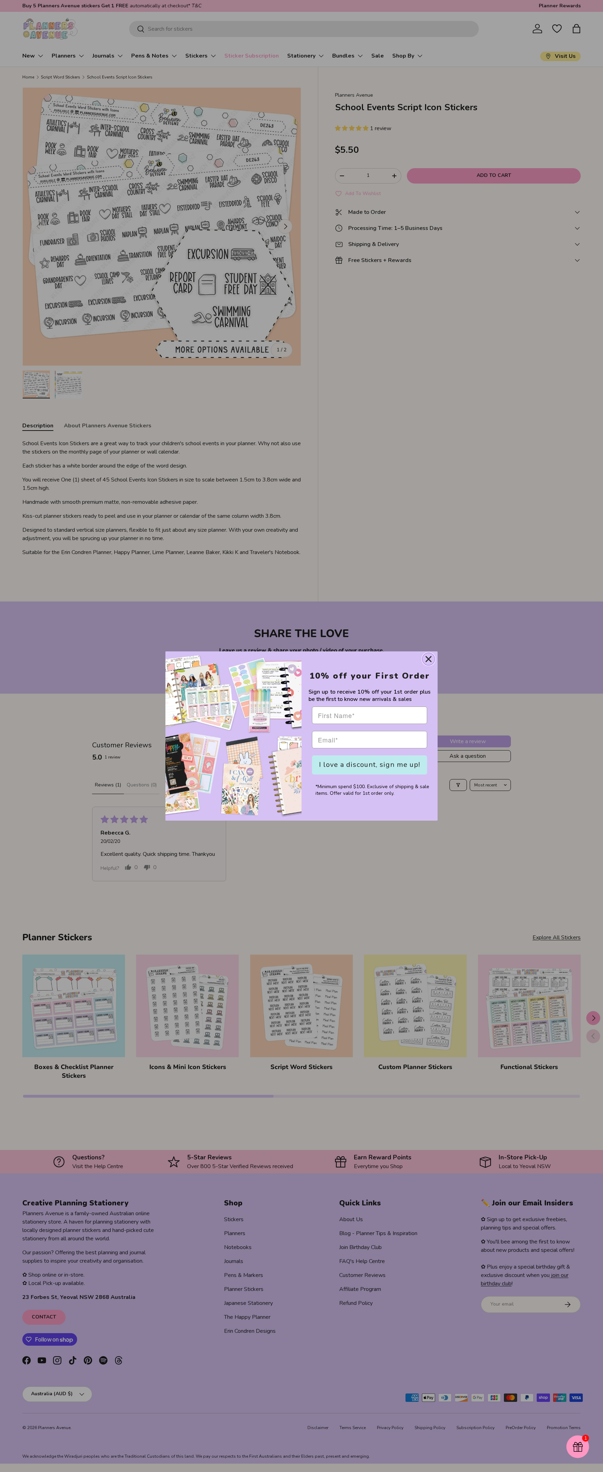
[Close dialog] (428, 659)
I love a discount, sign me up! (369, 764)
